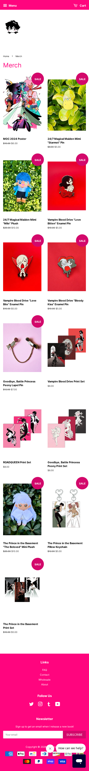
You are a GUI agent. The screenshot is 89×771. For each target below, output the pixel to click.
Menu (12, 5)
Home (6, 56)
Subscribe (74, 734)
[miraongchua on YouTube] (57, 705)
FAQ (44, 669)
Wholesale (44, 679)
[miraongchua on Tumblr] (49, 705)
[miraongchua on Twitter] (31, 705)
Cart (82, 5)
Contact (44, 674)
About (44, 684)
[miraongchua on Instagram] (40, 705)
